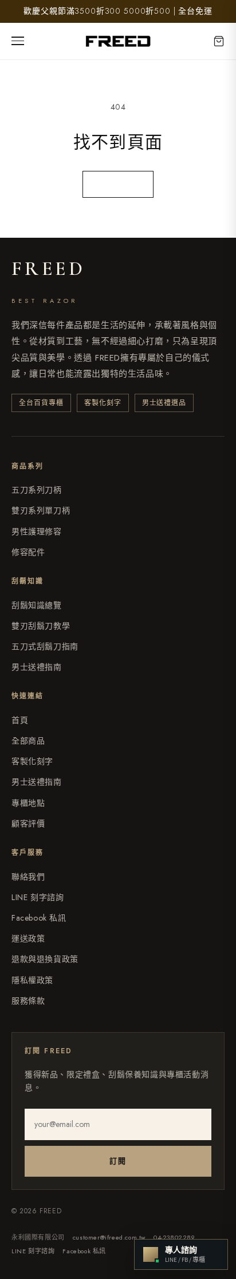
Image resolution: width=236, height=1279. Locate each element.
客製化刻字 (32, 761)
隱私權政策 (32, 980)
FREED (48, 269)
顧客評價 (28, 823)
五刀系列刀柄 (36, 489)
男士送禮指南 (36, 667)
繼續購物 (118, 184)
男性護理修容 (36, 531)
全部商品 (28, 740)
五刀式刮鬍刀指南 (44, 646)
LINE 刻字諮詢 (37, 897)
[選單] (21, 41)
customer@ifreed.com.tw (109, 1237)
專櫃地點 (28, 803)
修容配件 (28, 552)
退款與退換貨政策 (44, 959)
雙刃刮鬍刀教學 (40, 625)
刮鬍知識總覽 (36, 605)
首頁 (19, 720)
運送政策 (28, 938)
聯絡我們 (28, 876)
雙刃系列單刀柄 (40, 510)
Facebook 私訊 (38, 918)
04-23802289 (174, 1237)
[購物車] (219, 41)
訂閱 (117, 1161)
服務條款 (28, 1000)
